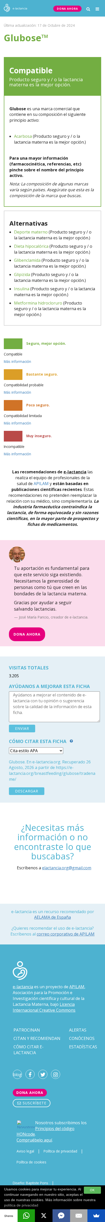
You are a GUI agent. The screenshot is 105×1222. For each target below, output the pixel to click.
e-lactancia (23, 987)
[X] (43, 1215)
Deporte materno (31, 232)
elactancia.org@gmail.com (66, 868)
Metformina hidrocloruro (38, 303)
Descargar (26, 791)
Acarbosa (23, 136)
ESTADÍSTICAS (83, 1047)
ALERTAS (77, 1030)
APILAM (41, 483)
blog (17, 1074)
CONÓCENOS (82, 1038)
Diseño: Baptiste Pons (30, 1182)
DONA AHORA (67, 8)
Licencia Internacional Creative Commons (44, 1007)
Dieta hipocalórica (31, 246)
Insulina (21, 289)
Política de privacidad (60, 1151)
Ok (92, 1190)
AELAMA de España (52, 917)
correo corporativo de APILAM (66, 934)
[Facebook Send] (61, 1215)
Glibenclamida (27, 260)
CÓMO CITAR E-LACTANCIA (29, 1049)
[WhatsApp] (26, 1215)
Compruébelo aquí (34, 1140)
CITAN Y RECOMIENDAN (37, 1038)
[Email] (79, 1215)
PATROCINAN (27, 1030)
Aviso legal (25, 1151)
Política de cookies (31, 1162)
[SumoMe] (96, 1215)
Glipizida (22, 274)
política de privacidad (21, 1205)
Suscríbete (33, 1103)
